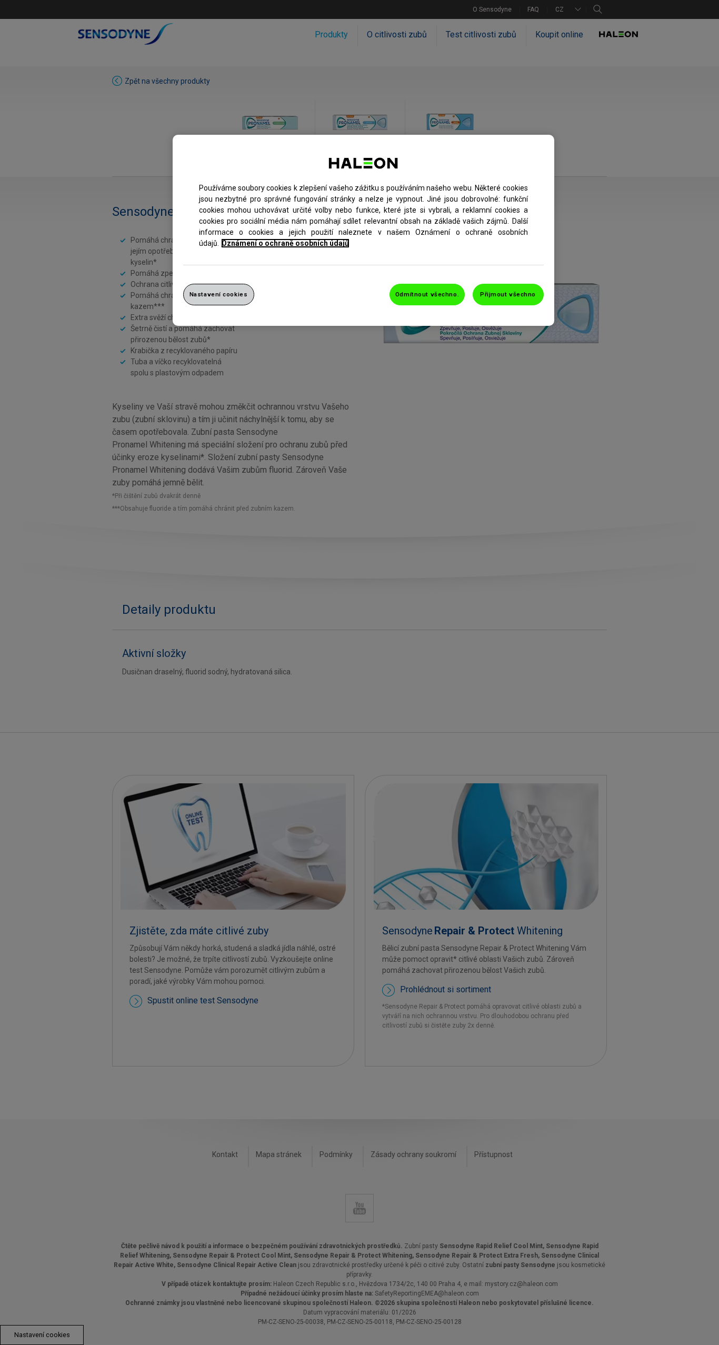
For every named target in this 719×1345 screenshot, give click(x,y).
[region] (363, 230)
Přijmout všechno (508, 294)
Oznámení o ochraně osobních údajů (285, 243)
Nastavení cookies (218, 294)
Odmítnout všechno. (427, 294)
